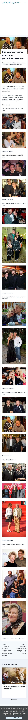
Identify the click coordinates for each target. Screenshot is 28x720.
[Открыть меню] (25, 3)
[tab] (11, 699)
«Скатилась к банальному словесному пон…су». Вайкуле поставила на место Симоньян (7, 650)
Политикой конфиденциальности (13, 714)
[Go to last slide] (4, 682)
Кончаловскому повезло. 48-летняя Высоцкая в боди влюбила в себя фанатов (21, 649)
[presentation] (14, 675)
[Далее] (24, 682)
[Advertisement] (14, 20)
